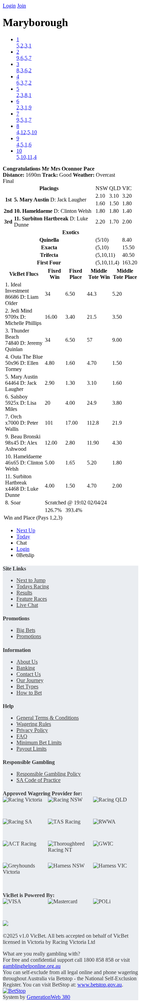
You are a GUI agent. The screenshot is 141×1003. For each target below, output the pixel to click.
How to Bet (29, 693)
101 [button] (49, 423)
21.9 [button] (117, 423)
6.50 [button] (70, 294)
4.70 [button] (92, 363)
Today (23, 536)
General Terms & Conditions (47, 718)
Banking (25, 668)
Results (24, 593)
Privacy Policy (32, 730)
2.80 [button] (70, 443)
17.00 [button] (71, 423)
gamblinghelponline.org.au (32, 966)
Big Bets (25, 630)
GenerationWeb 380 (48, 997)
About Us (27, 662)
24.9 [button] (92, 403)
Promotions (28, 636)
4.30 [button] (117, 443)
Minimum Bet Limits (39, 742)
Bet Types (27, 686)
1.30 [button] (70, 383)
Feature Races (31, 599)
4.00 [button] (70, 403)
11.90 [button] (93, 443)
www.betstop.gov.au (99, 985)
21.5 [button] (92, 317)
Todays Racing (32, 586)
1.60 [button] (70, 363)
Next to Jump (31, 580)
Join (21, 6)
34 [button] (47, 294)
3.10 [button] (92, 383)
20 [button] (47, 403)
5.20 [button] (117, 294)
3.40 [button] (70, 317)
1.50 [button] (117, 363)
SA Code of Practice (38, 780)
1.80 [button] (117, 463)
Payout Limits (31, 749)
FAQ (21, 736)
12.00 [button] (51, 443)
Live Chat (27, 605)
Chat (21, 543)
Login (9, 6)
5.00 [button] (49, 463)
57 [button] (89, 340)
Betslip (25, 555)
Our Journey (29, 680)
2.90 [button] (49, 383)
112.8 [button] (93, 423)
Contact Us (28, 674)
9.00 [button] (117, 340)
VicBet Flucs (23, 274)
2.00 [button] (117, 486)
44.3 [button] (92, 294)
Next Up (25, 530)
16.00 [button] (51, 317)
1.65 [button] (70, 463)
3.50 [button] (117, 317)
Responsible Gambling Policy (48, 774)
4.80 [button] (49, 363)
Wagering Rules (33, 724)
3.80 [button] (117, 403)
